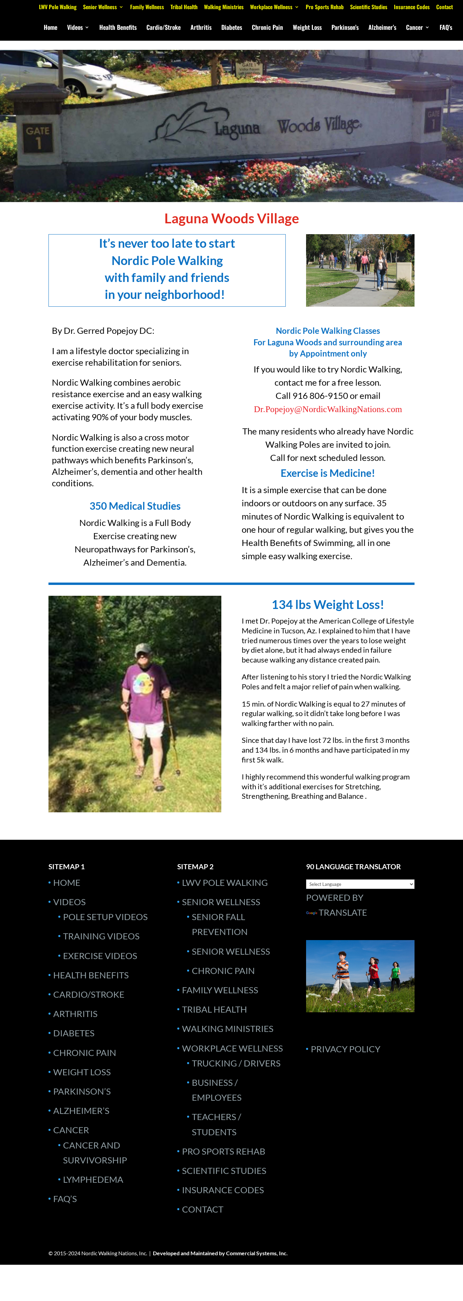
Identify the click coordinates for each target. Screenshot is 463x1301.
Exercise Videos (100, 955)
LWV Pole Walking (58, 7)
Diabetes (231, 28)
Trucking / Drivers (236, 1063)
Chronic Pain (267, 28)
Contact (444, 7)
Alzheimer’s (382, 28)
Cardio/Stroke (163, 28)
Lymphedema (93, 1179)
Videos (75, 28)
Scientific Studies (368, 7)
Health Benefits (118, 28)
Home (50, 28)
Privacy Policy (345, 1048)
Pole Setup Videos (105, 916)
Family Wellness (147, 7)
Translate (343, 912)
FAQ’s (446, 28)
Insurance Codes (412, 7)
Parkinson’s (345, 28)
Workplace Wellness (271, 7)
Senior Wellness (100, 7)
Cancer (414, 28)
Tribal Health (184, 7)
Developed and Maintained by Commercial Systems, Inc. (220, 1253)
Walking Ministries (224, 7)
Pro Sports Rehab (325, 7)
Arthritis (201, 28)
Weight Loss (307, 28)
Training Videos (101, 936)
